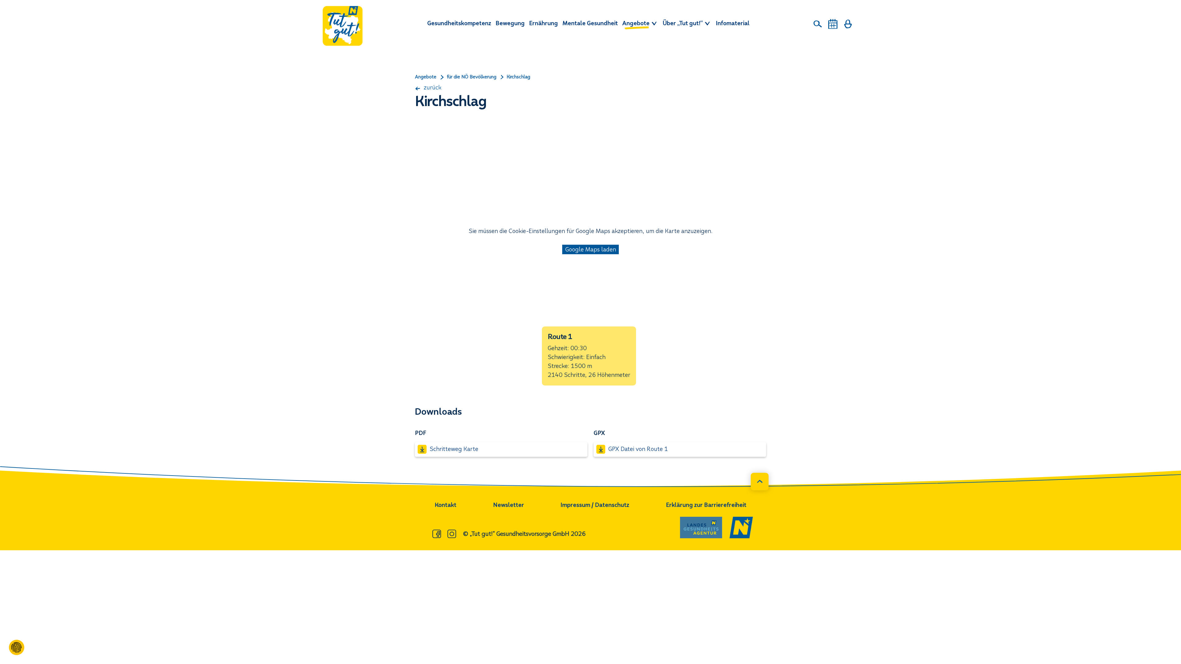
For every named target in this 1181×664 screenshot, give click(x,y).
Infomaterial (733, 23)
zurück (431, 87)
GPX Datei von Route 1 (638, 449)
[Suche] (817, 24)
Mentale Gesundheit (590, 23)
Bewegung (510, 23)
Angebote (636, 23)
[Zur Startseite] (343, 26)
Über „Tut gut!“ (683, 23)
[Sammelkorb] (848, 24)
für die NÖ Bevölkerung (471, 76)
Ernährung (543, 23)
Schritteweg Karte (454, 449)
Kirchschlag (518, 76)
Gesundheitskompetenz (459, 23)
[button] (589, 355)
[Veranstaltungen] (832, 24)
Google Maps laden (590, 249)
